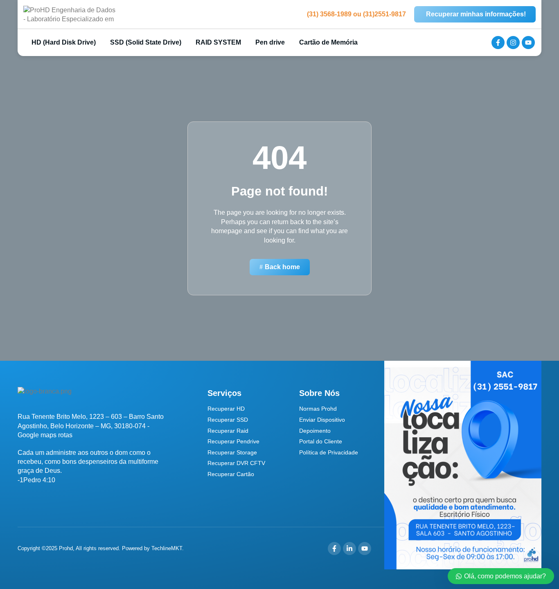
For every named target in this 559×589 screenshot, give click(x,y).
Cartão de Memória (328, 42)
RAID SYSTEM (218, 42)
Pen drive (270, 42)
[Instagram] (513, 42)
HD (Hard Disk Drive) (63, 42)
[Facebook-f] (498, 42)
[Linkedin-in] (349, 548)
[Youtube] (528, 42)
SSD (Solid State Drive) (145, 42)
